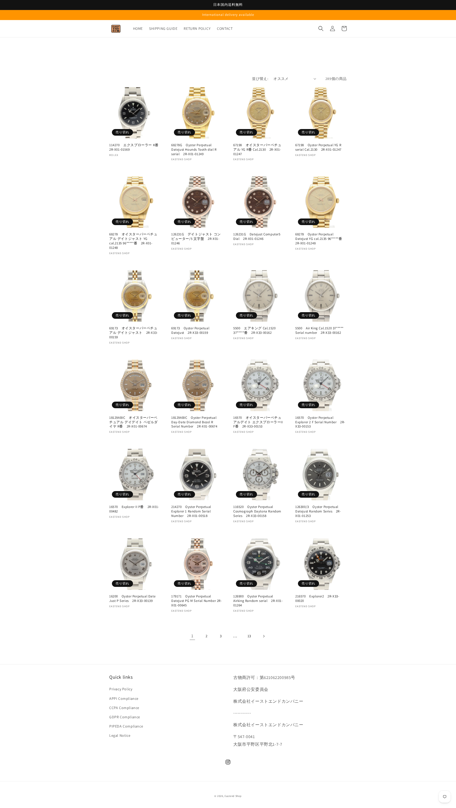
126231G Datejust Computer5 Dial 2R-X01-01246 (257, 236)
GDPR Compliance (124, 717)
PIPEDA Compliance (126, 726)
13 (249, 636)
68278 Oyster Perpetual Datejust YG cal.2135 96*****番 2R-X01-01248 (320, 238)
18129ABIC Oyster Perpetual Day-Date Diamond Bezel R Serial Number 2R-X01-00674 (194, 422)
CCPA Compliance (124, 707)
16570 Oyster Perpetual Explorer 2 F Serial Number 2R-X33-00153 (320, 422)
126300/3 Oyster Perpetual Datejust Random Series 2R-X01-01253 (318, 511)
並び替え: (260, 78)
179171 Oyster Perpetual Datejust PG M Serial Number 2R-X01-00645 (196, 600)
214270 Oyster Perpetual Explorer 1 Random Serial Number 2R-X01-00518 (191, 511)
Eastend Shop (233, 796)
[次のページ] (263, 636)
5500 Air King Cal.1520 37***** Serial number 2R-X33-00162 (319, 330)
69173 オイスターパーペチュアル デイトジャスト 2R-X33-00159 (133, 332)
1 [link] (192, 636)
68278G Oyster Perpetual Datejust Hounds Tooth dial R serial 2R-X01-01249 (194, 149)
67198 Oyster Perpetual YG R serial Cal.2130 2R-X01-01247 (318, 147)
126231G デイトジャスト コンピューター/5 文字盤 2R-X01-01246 (196, 238)
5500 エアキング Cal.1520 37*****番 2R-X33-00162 (254, 330)
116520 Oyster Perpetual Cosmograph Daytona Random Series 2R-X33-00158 (257, 511)
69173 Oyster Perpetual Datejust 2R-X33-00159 (190, 330)
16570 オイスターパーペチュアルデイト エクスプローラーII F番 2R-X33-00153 (258, 422)
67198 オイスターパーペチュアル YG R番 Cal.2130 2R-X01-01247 (257, 149)
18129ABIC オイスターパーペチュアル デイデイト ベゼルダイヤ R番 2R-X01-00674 (133, 422)
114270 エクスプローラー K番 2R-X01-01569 (135, 147)
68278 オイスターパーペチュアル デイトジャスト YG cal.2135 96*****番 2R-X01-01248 (133, 241)
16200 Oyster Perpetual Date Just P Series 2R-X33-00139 (132, 598)
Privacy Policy (120, 689)
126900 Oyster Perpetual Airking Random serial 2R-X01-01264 (258, 600)
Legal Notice (119, 735)
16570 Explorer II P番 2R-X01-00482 (134, 509)
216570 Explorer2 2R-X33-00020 (317, 598)
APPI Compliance (124, 698)
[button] (321, 28)
